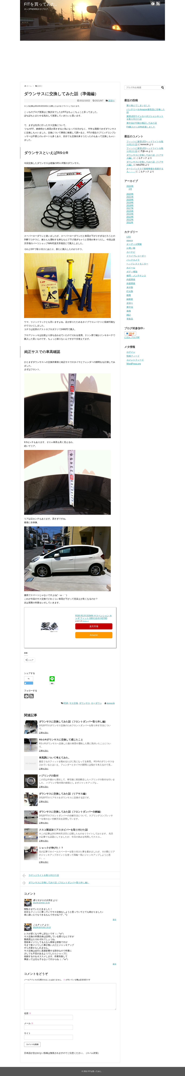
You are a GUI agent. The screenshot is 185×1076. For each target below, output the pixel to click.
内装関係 (130, 279)
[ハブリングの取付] (31, 781)
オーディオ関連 (134, 244)
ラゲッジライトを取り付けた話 (44, 875)
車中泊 (129, 307)
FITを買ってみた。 (41, 4)
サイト (27, 1033)
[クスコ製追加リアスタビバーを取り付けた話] (31, 835)
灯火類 (129, 291)
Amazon (94, 635)
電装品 (129, 319)
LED (128, 237)
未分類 (129, 287)
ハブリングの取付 (49, 775)
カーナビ (130, 252)
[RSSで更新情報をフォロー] (158, 3)
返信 (114, 920)
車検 (128, 311)
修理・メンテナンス (136, 275)
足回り (111, 100)
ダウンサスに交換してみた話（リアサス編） (63, 793)
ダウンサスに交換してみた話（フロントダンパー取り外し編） (73, 721)
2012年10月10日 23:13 (42, 927)
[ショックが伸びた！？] (31, 853)
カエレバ (86, 621)
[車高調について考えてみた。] (31, 763)
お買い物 (130, 248)
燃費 (128, 295)
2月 (130, 189)
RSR (66, 703)
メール (28, 1023)
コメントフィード (135, 360)
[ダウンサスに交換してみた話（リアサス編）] (31, 799)
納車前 (129, 299)
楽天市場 (94, 626)
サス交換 (73, 703)
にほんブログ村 (131, 337)
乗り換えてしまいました (138, 105)
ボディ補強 (131, 272)
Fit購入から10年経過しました (140, 127)
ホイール (130, 268)
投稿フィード (132, 356)
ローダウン (96, 703)
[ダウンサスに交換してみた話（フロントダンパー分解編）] (31, 817)
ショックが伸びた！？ (51, 847)
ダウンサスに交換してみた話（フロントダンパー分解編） (70, 811)
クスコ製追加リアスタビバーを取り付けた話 (63, 829)
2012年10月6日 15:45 (41, 903)
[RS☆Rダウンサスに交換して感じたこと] (31, 745)
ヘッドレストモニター (137, 264)
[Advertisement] (92, 61)
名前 (27, 1013)
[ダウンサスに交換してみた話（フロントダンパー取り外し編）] (31, 727)
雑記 (128, 315)
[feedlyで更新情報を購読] (153, 3)
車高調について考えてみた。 (55, 757)
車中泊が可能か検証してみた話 (141, 123)
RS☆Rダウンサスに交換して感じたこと (61, 739)
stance (129, 240)
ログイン (130, 352)
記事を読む (43, 733)
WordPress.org (133, 364)
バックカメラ (132, 260)
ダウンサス (84, 703)
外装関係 (130, 283)
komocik (111, 703)
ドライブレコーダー (136, 256)
